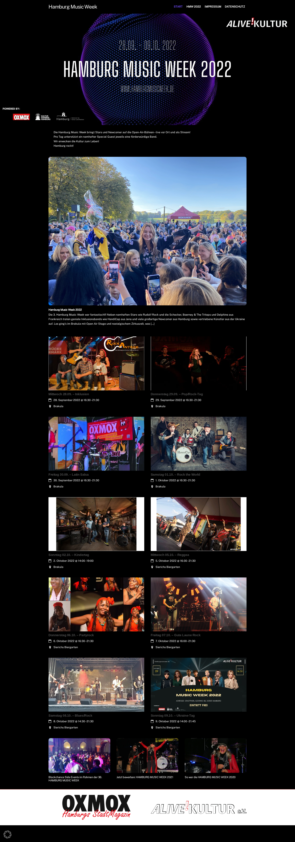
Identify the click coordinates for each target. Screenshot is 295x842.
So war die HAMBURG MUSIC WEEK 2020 (210, 777)
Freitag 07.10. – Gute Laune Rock (176, 635)
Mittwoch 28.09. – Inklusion (68, 394)
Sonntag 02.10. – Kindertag (68, 555)
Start (178, 6)
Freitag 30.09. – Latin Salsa (68, 474)
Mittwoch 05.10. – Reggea (170, 555)
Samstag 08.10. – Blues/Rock (70, 715)
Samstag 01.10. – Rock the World (175, 474)
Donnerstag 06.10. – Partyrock (71, 635)
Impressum (213, 6)
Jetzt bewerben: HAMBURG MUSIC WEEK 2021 (145, 777)
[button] (7, 834)
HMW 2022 (193, 6)
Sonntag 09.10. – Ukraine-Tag (173, 715)
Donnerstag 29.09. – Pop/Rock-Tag (177, 394)
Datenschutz (235, 6)
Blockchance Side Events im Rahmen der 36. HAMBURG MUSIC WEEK (75, 779)
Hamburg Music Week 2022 (65, 309)
